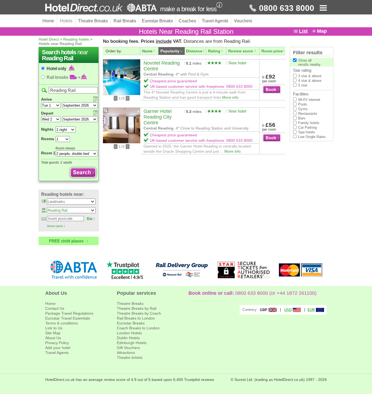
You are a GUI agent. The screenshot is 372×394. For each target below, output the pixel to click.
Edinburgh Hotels (132, 343)
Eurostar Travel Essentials (67, 318)
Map (322, 31)
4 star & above (309, 81)
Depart (47, 113)
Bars (302, 118)
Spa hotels (306, 132)
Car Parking (307, 127)
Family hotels (308, 123)
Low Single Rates (312, 137)
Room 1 (48, 153)
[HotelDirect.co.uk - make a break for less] (101, 8)
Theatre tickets (129, 357)
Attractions (126, 352)
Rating (214, 51)
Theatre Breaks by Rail (136, 308)
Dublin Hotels (128, 338)
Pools (302, 104)
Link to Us (53, 328)
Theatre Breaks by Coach (139, 313)
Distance (194, 51)
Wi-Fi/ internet (309, 100)
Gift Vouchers (128, 347)
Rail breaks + (63, 77)
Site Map (52, 333)
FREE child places (66, 241)
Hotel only (57, 68)
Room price (272, 51)
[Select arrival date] (95, 99)
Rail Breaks (125, 21)
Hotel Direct (49, 39)
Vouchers (243, 21)
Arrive (46, 99)
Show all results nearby (309, 62)
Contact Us (54, 308)
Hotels (66, 21)
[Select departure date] (95, 113)
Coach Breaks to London (138, 328)
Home (48, 21)
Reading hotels (76, 39)
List (303, 31)
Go (89, 218)
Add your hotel (57, 347)
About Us (53, 338)
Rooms (47, 139)
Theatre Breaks (93, 21)
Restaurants (307, 114)
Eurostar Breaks (157, 21)
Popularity (169, 51)
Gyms (303, 109)
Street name (55, 226)
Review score (240, 51)
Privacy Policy (57, 343)
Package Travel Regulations (69, 313)
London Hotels (129, 333)
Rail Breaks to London (136, 318)
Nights (47, 129)
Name (147, 51)
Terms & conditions (61, 323)
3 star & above (309, 76)
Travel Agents (215, 21)
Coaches (187, 21)
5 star (302, 85)
